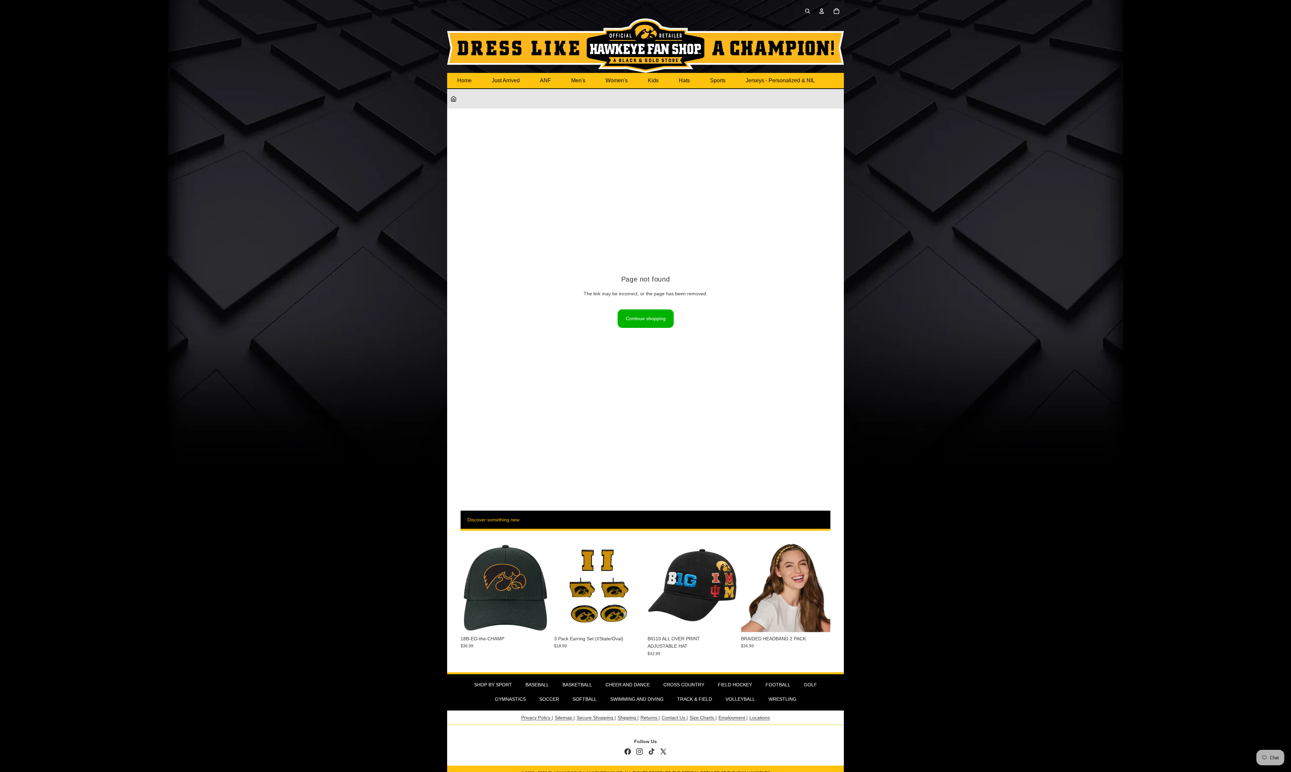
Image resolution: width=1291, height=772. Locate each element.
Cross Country (683, 684)
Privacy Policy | (537, 717)
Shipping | (628, 717)
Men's (578, 80)
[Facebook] (628, 751)
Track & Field (694, 699)
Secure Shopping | (596, 717)
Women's (616, 80)
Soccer (549, 699)
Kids (653, 80)
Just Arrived (506, 80)
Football (778, 684)
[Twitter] (663, 751)
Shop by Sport (493, 684)
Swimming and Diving (637, 699)
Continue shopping (646, 318)
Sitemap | (565, 717)
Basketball (577, 684)
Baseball (537, 684)
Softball (585, 699)
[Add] (540, 622)
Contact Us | (675, 717)
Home (464, 80)
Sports (718, 80)
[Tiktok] (652, 751)
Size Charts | (703, 717)
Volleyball (740, 699)
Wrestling (782, 699)
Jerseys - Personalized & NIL (780, 80)
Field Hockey (735, 684)
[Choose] (726, 622)
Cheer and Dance (627, 684)
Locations (759, 717)
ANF (545, 80)
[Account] (821, 11)
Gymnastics (510, 699)
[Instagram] (639, 751)
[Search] (807, 11)
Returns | (650, 717)
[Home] (454, 99)
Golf (810, 684)
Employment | (733, 717)
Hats (684, 80)
